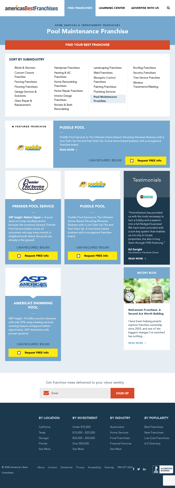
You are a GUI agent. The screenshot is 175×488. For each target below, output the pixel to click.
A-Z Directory (152, 443)
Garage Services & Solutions (26, 94)
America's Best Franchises (31, 8)
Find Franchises (80, 8)
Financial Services (121, 443)
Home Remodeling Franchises (65, 84)
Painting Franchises (105, 87)
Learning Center (112, 8)
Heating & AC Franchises (62, 75)
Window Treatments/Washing (145, 85)
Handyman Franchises (67, 68)
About (40, 467)
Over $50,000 (80, 443)
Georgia (44, 438)
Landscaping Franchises (108, 68)
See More (44, 449)
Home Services (119, 433)
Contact (52, 467)
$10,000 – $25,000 (83, 433)
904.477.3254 (125, 467)
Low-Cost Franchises (156, 438)
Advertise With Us (145, 8)
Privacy (80, 467)
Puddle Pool (72, 127)
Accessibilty (94, 467)
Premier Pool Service (33, 206)
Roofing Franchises (144, 68)
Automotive (117, 427)
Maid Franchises (103, 73)
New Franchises (154, 433)
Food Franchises (120, 438)
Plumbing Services (105, 92)
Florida (43, 443)
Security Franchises (144, 73)
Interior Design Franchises (63, 98)
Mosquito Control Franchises (105, 80)
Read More (67, 149)
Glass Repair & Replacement (23, 103)
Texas (42, 433)
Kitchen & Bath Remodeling (63, 107)
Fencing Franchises (26, 82)
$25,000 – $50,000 (83, 438)
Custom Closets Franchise (24, 75)
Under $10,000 (81, 427)
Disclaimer (67, 467)
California (44, 427)
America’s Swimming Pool (33, 305)
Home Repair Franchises (68, 91)
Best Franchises (153, 427)
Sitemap (109, 467)
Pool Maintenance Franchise (105, 99)
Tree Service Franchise (146, 78)
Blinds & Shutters (25, 68)
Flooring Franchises (26, 87)
